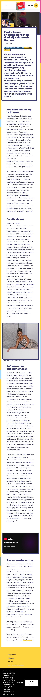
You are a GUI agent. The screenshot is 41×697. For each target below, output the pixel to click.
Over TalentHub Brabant (16, 665)
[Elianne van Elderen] (3, 23)
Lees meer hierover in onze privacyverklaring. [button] (9, 692)
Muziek (7, 49)
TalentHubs (12, 655)
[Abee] (7, 23)
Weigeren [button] (20, 682)
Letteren (28, 47)
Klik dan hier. (27, 640)
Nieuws (10, 662)
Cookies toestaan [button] (31, 683)
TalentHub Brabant (20, 6)
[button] (28, 5)
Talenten (11, 658)
